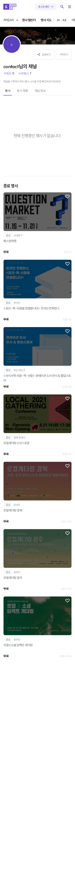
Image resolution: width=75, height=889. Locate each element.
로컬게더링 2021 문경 (16, 443)
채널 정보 (40, 91)
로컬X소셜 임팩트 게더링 (18, 645)
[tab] (7, 91)
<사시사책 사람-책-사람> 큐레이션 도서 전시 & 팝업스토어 (37, 378)
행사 (7, 91)
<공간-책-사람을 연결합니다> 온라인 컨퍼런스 (31, 308)
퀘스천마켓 (9, 241)
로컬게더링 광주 (12, 578)
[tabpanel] (37, 380)
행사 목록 (22, 91)
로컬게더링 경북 (12, 510)
